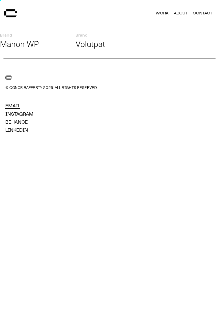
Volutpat (90, 44)
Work (162, 13)
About (180, 13)
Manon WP (19, 44)
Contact (202, 13)
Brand (6, 35)
